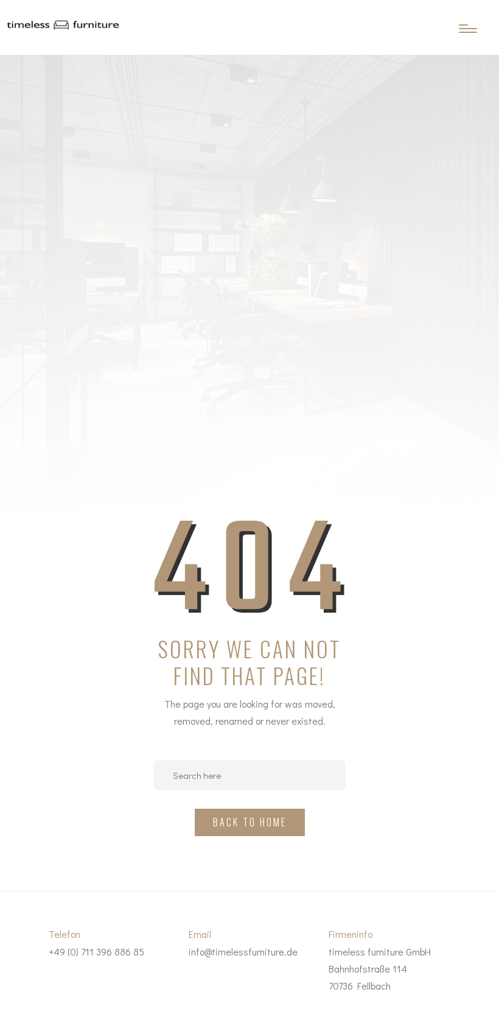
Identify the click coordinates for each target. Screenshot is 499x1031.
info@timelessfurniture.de (243, 951)
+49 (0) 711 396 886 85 (96, 951)
